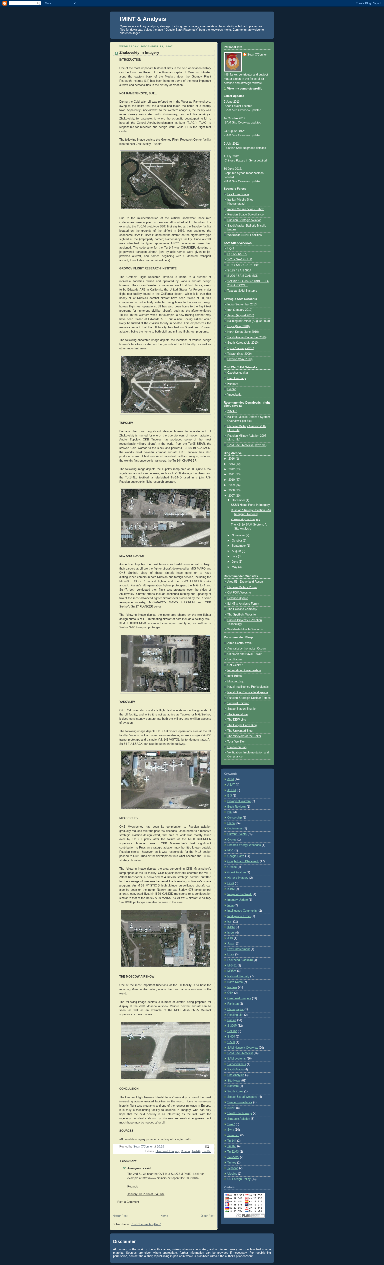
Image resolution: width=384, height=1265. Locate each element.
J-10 (230, 938)
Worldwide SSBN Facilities (244, 235)
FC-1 (230, 850)
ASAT (231, 784)
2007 (232, 495)
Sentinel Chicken (238, 703)
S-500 (231, 1042)
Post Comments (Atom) (146, 1224)
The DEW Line (236, 719)
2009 (232, 485)
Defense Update (237, 598)
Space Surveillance (239, 1102)
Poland (231, 389)
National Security (238, 976)
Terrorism (233, 1135)
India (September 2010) (242, 304)
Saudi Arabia (235, 1069)
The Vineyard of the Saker (244, 736)
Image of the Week (239, 894)
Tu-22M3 (233, 1151)
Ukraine (232, 1173)
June (235, 561)
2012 (232, 469)
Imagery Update (237, 899)
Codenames (235, 828)
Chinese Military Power (242, 587)
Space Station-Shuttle (241, 708)
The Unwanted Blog (239, 730)
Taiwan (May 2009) (239, 353)
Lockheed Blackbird (240, 960)
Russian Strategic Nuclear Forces (249, 697)
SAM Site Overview (240, 1053)
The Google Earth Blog (242, 725)
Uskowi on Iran (236, 747)
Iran (229, 921)
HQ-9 (230, 248)
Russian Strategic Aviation (244, 220)
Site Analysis (235, 1075)
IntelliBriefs (234, 675)
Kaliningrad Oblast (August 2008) (248, 321)
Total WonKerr (236, 741)
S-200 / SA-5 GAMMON (242, 275)
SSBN (231, 1108)
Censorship (234, 817)
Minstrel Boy (235, 681)
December (239, 500)
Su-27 (231, 1124)
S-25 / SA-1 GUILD (239, 259)
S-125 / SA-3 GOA (239, 270)
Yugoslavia (234, 394)
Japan (231, 943)
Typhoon (232, 1168)
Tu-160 (206, 1151)
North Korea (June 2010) (243, 331)
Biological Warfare (239, 801)
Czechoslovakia (237, 372)
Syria (230, 1129)
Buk (229, 812)
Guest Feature (236, 872)
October (237, 540)
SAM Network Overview (242, 1047)
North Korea (235, 982)
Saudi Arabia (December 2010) (246, 337)
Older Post (207, 1215)
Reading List (235, 1014)
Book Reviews (236, 806)
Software (233, 1086)
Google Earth (235, 856)
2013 (232, 464)
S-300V (232, 1031)
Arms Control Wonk (239, 643)
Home (164, 1215)
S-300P (232, 1025)
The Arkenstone (237, 714)
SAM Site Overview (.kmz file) (246, 445)
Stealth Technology (239, 1113)
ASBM (231, 790)
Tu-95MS (233, 1157)
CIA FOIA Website (239, 592)
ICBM (231, 888)
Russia (185, 1151)
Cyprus (231, 839)
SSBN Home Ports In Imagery (250, 504)
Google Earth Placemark (243, 861)
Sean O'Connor (257, 54)
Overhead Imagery (167, 1151)
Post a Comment (128, 1201)
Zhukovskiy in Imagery (245, 519)
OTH (230, 992)
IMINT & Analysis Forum (243, 603)
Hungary (232, 383)
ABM (230, 779)
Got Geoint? (235, 665)
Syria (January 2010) (240, 348)
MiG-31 (232, 965)
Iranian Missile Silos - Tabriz (245, 209)
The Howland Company (242, 609)
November (239, 535)
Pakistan (233, 1003)
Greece (232, 867)
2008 (232, 490)
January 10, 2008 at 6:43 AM (145, 1194)
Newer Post (120, 1215)
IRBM (231, 927)
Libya (230, 954)
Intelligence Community (242, 910)
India (230, 905)
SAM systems (236, 1058)
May (235, 567)
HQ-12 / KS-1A (237, 254)
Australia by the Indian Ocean (246, 648)
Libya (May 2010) (238, 326)
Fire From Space (238, 194)
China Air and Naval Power (244, 653)
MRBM (231, 970)
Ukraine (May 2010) (239, 359)
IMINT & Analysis (143, 19)
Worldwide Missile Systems (245, 629)
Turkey (231, 1162)
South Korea (235, 1091)
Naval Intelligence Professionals (248, 686)
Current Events (237, 834)
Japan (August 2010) (240, 315)
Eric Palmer (234, 659)
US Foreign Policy (239, 1179)
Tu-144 (196, 1151)
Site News (233, 1080)
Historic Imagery (237, 877)
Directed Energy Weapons (244, 845)
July (235, 556)
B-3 (229, 795)
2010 (232, 479)
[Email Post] (207, 1146)
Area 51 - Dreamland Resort (245, 581)
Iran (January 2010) (239, 309)
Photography (235, 1009)
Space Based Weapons (242, 1096)
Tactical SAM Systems (242, 290)
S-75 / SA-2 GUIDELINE (243, 265)
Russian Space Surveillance (245, 214)
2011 (232, 474)
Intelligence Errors (239, 916)
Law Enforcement (238, 949)
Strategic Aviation (238, 1118)
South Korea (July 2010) (242, 342)
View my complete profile (244, 88)
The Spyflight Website (241, 614)
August (237, 551)
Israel (230, 932)
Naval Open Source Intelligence (247, 692)
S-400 (231, 1036)
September (239, 545)
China (231, 823)
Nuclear (232, 987)
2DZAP (232, 411)
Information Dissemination (244, 670)
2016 (232, 458)
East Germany (236, 378)
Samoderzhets (236, 1064)
